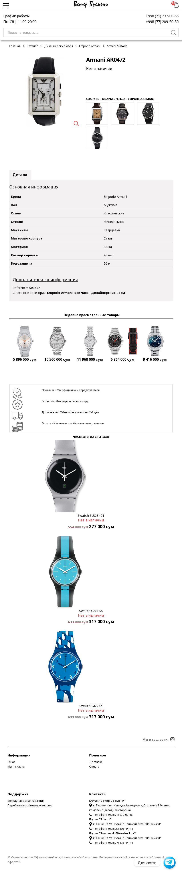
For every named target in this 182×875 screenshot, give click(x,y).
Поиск (173, 33)
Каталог (32, 46)
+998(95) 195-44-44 (120, 829)
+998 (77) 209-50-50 (162, 21)
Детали (20, 174)
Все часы (81, 293)
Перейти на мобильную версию (30, 805)
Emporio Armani (89, 46)
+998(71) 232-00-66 (120, 815)
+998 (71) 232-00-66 (162, 16)
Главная (14, 46)
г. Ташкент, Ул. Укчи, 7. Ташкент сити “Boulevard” (127, 824)
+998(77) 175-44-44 (120, 843)
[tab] (20, 175)
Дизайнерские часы (58, 46)
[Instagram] (172, 739)
